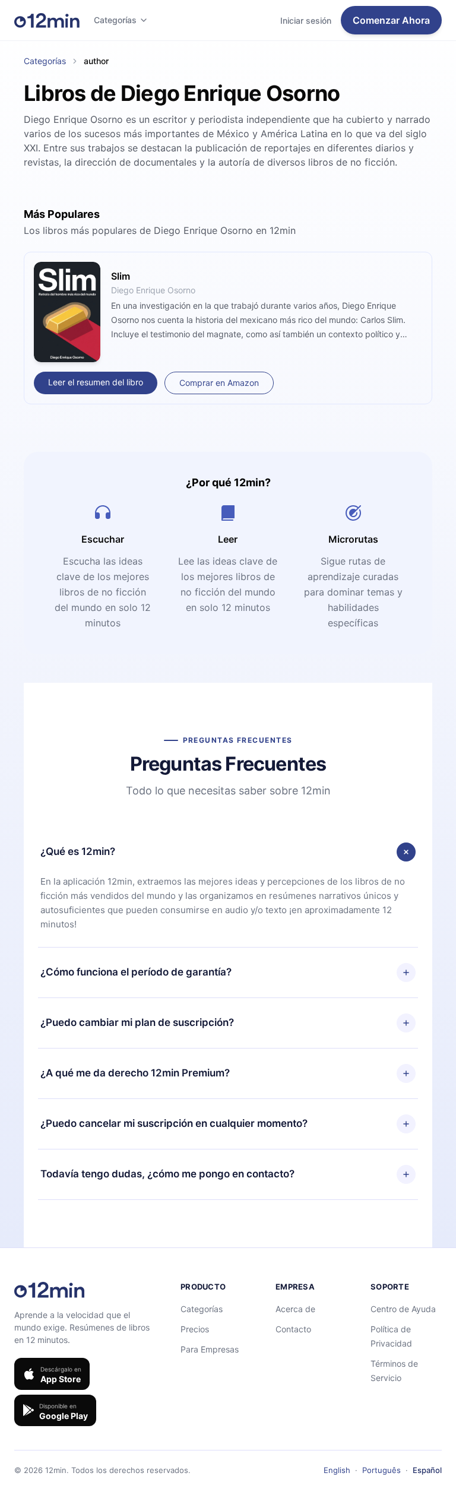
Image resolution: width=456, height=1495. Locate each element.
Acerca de (295, 1309)
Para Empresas (209, 1349)
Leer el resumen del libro (95, 382)
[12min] (47, 20)
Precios (194, 1329)
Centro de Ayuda (403, 1309)
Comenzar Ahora (391, 20)
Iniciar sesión (305, 20)
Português (381, 1470)
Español (427, 1470)
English (337, 1470)
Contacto (293, 1329)
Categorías (115, 20)
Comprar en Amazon (219, 383)
